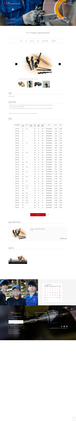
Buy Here (38, 214)
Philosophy (37, 315)
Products (49, 2)
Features (32, 41)
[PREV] (44, 284)
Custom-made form (54, 315)
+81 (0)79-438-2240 (16, 325)
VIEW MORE (62, 238)
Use (26, 41)
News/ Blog (59, 2)
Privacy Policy (53, 312)
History (36, 318)
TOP (40, 2)
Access (36, 320)
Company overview (38, 317)
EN (69, 2)
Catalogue (53, 41)
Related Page (45, 41)
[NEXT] (52, 284)
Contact (64, 2)
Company (54, 2)
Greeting (36, 314)
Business (44, 2)
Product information (29, 315)
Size (38, 41)
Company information (38, 312)
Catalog (73, 2)
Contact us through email (16, 321)
